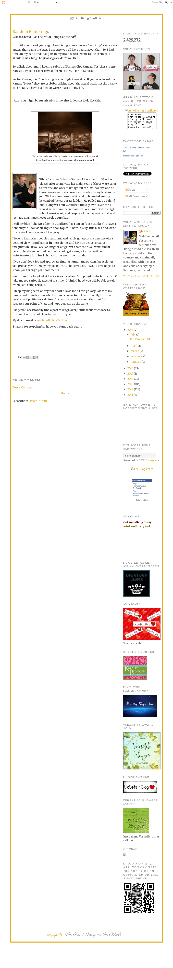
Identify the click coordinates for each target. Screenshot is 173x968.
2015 (130, 373)
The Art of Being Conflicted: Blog (136, 147)
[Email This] (24, 357)
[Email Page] (20, 357)
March (135, 351)
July (133, 334)
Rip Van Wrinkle (140, 339)
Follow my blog (142, 500)
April (134, 345)
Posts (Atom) (38, 401)
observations (138, 493)
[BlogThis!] (27, 357)
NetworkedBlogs (139, 480)
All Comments (137, 196)
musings (136, 496)
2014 (130, 378)
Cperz (146, 231)
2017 (130, 329)
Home (65, 393)
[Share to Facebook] (34, 357)
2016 (130, 368)
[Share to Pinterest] (37, 357)
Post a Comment (23, 387)
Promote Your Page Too (133, 156)
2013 (130, 384)
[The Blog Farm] (142, 469)
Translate (152, 460)
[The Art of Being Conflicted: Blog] (124, 151)
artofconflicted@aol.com (52, 320)
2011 (130, 394)
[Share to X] (30, 357)
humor (146, 493)
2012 (130, 389)
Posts (131, 189)
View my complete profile (141, 276)
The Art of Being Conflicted (139, 487)
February (137, 356)
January (136, 361)
